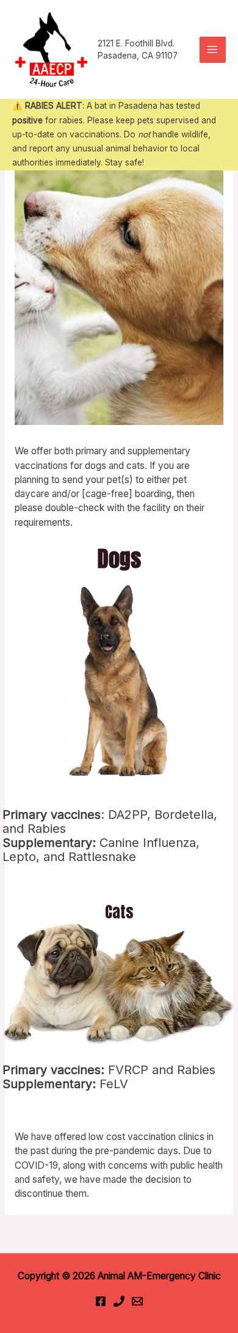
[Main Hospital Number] (119, 1301)
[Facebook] (100, 1301)
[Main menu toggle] (213, 50)
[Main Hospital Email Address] (137, 1301)
